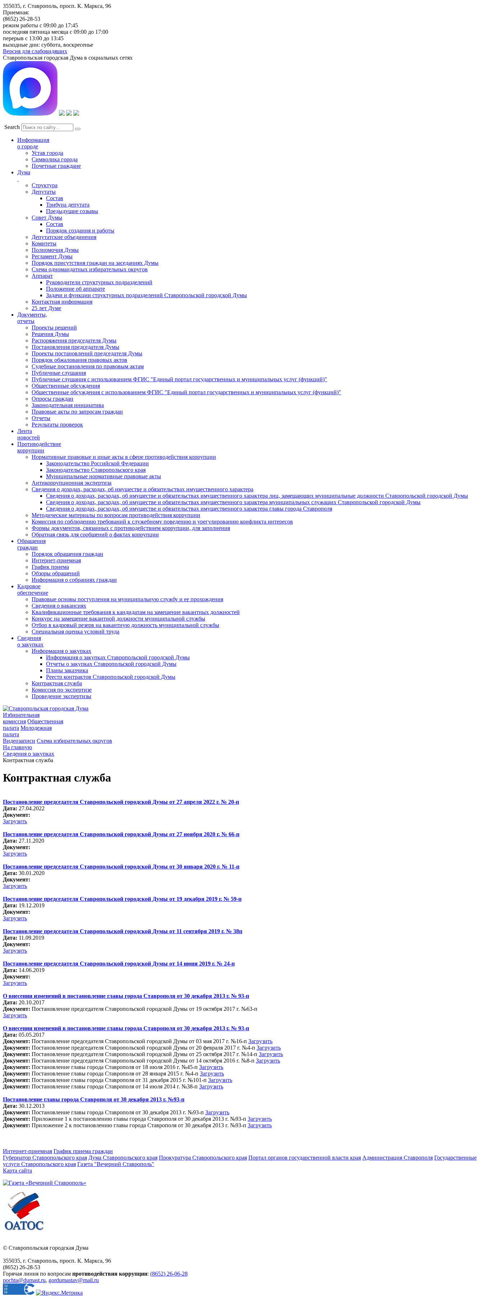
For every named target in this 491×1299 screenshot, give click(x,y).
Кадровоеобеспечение (32, 589)
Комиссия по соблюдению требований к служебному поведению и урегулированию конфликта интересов (162, 522)
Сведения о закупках (30, 641)
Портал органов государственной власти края (304, 1158)
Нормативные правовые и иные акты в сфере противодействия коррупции (124, 457)
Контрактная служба (57, 683)
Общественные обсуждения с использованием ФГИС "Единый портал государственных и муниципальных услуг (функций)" (186, 392)
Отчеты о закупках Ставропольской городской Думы (111, 664)
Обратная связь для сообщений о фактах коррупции (95, 534)
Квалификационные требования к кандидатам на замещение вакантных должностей (136, 612)
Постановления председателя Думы (75, 347)
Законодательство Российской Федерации (97, 463)
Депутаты (44, 192)
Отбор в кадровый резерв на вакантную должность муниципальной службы (125, 625)
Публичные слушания (59, 373)
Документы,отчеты (32, 318)
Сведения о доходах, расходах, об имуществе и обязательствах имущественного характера (142, 489)
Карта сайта (17, 1170)
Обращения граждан (31, 544)
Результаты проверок (57, 425)
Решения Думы (50, 334)
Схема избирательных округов (74, 741)
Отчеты (41, 418)
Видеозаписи (19, 741)
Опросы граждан (52, 399)
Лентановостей (28, 434)
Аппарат (42, 276)
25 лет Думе (46, 308)
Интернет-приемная (56, 560)
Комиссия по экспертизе (62, 690)
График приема (50, 567)
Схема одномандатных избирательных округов (90, 269)
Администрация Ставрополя (397, 1158)
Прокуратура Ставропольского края (203, 1158)
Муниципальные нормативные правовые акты (103, 476)
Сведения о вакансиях (59, 606)
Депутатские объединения (64, 237)
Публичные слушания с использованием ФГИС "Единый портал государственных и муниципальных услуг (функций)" (179, 379)
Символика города (55, 159)
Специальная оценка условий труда (75, 631)
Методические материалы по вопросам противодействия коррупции (116, 515)
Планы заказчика (67, 670)
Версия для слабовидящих (35, 51)
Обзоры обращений (56, 573)
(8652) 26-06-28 (169, 1274)
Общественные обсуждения (66, 386)
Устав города (47, 153)
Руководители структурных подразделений (99, 282)
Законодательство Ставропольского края (96, 470)
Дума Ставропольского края (122, 1158)
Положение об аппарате (75, 289)
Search (12, 127)
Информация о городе (33, 143)
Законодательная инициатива (68, 405)
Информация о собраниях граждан (74, 580)
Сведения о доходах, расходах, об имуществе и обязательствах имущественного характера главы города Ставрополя (189, 509)
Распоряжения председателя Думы (74, 340)
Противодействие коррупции (39, 447)
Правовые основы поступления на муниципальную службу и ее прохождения (127, 599)
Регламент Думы (52, 256)
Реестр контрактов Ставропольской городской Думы (110, 677)
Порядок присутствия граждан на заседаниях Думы (95, 263)
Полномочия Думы (55, 250)
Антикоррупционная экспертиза (71, 483)
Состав (54, 198)
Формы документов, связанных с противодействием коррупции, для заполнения (131, 528)
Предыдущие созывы (72, 211)
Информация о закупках (61, 651)
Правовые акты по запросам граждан (77, 412)
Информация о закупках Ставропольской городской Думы (118, 657)
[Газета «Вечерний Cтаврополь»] (44, 1183)
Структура (45, 185)
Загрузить (15, 821)
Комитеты (44, 243)
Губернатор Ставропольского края (45, 1158)
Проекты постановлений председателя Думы (87, 353)
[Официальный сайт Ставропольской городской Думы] (45, 708)
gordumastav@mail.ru (74, 1280)
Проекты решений (54, 327)
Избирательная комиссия (21, 718)
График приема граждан (83, 1151)
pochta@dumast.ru (24, 1280)
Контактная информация (62, 302)
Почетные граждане (56, 166)
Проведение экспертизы (61, 696)
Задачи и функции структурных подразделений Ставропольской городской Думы (146, 295)
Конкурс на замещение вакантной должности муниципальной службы (118, 619)
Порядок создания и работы (80, 230)
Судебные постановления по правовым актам (88, 366)
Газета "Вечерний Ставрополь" (115, 1164)
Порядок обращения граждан (67, 554)
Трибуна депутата (68, 205)
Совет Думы (47, 218)
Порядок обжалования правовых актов (79, 360)
